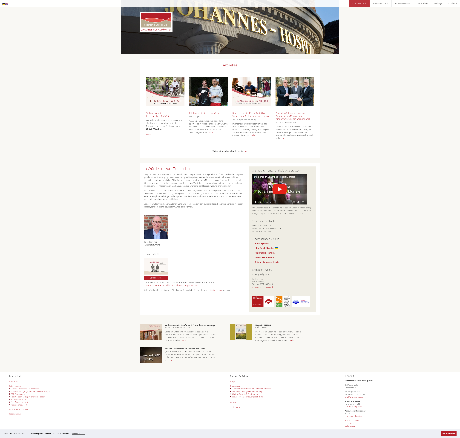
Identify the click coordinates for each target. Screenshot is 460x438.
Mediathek (15, 376)
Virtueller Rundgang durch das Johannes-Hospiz (30, 391)
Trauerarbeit (422, 3)
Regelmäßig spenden (265, 253)
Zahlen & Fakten (239, 376)
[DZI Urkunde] (283, 306)
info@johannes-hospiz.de (263, 287)
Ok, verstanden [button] (449, 434)
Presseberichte (15, 414)
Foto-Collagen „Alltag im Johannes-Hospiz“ (28, 397)
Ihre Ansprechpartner (353, 406)
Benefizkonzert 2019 (19, 402)
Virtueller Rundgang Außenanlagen (25, 388)
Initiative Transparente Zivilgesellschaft (247, 397)
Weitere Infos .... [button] (78, 434)
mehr (148, 134)
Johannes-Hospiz (359, 3)
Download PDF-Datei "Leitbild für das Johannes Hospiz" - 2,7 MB (171, 285)
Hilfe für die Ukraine (264, 248)
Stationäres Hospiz (380, 3)
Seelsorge (438, 3)
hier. (246, 151)
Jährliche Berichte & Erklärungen (245, 394)
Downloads (13, 381)
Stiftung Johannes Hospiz (267, 262)
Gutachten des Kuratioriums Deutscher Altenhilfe (251, 388)
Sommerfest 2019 (18, 399)
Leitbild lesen (155, 277)
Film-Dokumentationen (18, 409)
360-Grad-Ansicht (18, 394)
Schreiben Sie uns (352, 420)
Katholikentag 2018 (19, 405)
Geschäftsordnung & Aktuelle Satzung (247, 391)
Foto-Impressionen (17, 386)
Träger (232, 381)
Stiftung (233, 402)
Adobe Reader (216, 290)
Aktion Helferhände (264, 257)
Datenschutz (350, 426)
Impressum (349, 423)
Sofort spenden (262, 243)
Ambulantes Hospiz (403, 3)
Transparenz (235, 386)
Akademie (452, 3)
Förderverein (235, 407)
